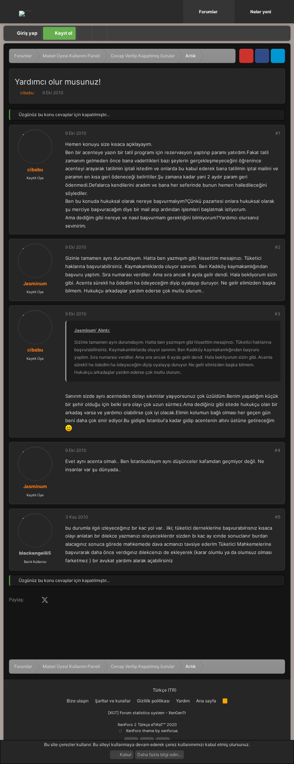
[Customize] (84, 33)
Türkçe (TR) (164, 690)
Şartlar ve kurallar (113, 700)
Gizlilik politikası (153, 700)
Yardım (183, 700)
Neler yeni (260, 11)
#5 (277, 517)
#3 (277, 313)
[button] (230, 11)
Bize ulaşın (78, 700)
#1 (277, 133)
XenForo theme (140, 730)
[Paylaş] (268, 133)
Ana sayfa (206, 700)
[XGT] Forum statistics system (147, 712)
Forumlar (208, 11)
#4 (277, 450)
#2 (277, 247)
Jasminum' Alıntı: (92, 330)
